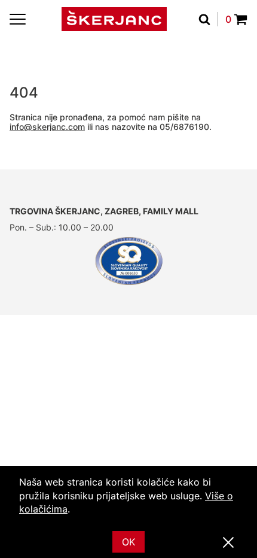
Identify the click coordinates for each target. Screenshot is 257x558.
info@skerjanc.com (47, 127)
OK (128, 542)
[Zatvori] (228, 543)
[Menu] (17, 19)
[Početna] (114, 19)
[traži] (208, 19)
